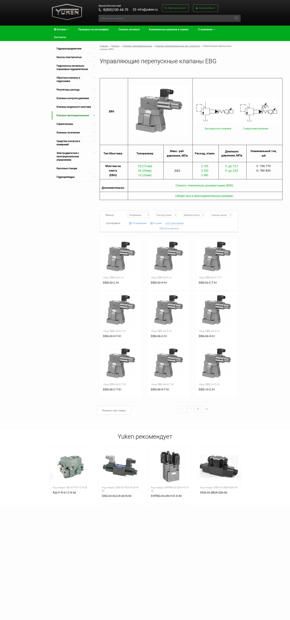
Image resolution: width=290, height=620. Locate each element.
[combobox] (139, 215)
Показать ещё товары (114, 410)
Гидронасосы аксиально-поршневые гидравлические (72, 67)
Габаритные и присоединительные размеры (204, 195)
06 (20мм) (145, 170)
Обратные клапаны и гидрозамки (68, 79)
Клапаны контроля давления (73, 98)
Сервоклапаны (65, 124)
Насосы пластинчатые (69, 57)
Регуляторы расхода (68, 89)
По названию (139, 223)
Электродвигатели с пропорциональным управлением (68, 156)
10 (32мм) (145, 175)
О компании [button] (205, 29)
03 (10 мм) (145, 166)
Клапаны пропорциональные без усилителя (177, 45)
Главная (104, 45)
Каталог (115, 45)
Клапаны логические (68, 132)
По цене (157, 223)
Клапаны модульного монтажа (74, 106)
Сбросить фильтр (169, 228)
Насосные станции (67, 168)
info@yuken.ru (148, 9)
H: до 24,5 (231, 170)
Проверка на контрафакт (93, 29)
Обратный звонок (176, 8)
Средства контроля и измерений (68, 143)
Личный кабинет (206, 8)
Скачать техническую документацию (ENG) (204, 185)
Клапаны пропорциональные (73, 115)
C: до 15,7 (231, 166)
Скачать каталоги (129, 29)
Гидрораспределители (69, 48)
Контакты (60, 37)
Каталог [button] (61, 29)
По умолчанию (175, 223)
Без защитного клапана (218, 128)
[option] (71, 474)
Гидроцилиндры (66, 177)
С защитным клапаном (255, 128)
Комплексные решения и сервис (169, 29)
